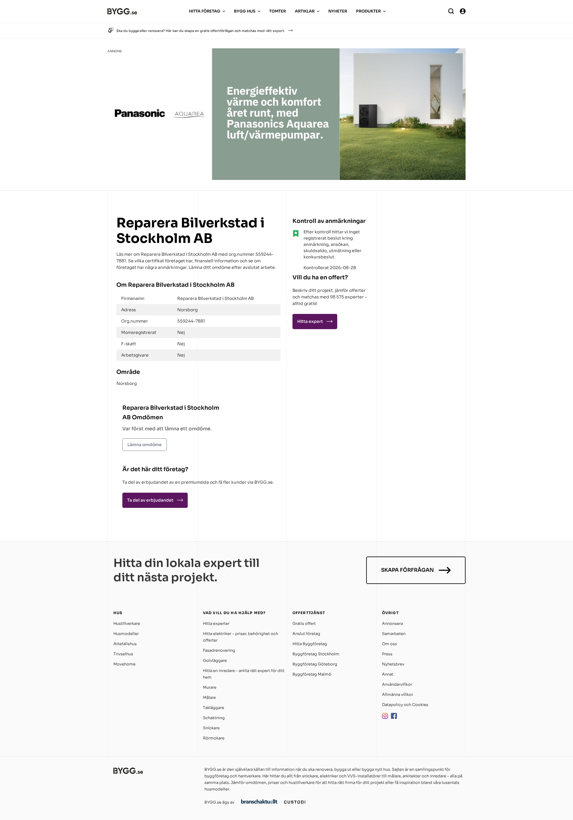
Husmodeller (126, 633)
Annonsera (392, 623)
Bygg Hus (244, 11)
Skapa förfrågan (407, 570)
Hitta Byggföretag (309, 643)
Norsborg (126, 383)
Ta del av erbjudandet (150, 500)
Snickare (211, 727)
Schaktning (214, 717)
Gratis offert (304, 623)
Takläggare (213, 707)
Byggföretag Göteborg (314, 664)
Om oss (389, 643)
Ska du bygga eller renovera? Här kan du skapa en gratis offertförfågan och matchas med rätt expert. (200, 31)
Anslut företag (306, 633)
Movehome (124, 664)
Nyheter (337, 11)
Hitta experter (216, 623)
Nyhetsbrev (393, 664)
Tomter (277, 11)
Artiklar (305, 11)
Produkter (368, 11)
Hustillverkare (126, 623)
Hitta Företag (204, 11)
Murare (209, 687)
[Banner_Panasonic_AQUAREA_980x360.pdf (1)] (286, 178)
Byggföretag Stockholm (315, 653)
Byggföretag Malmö (311, 674)
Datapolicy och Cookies (405, 704)
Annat (387, 674)
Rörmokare (213, 738)
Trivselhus (123, 653)
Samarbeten (394, 633)
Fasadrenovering (219, 650)
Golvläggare (215, 660)
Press (387, 653)
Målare (209, 697)
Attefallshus (125, 643)
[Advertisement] (418, 252)
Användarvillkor (397, 684)
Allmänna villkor (397, 694)
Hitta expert (310, 321)
